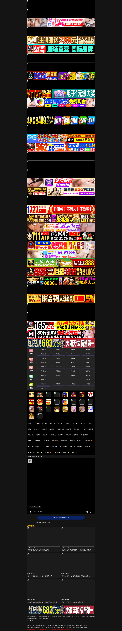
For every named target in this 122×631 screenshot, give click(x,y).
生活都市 (43, 384)
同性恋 (88, 379)
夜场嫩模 (68, 435)
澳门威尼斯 (31, 452)
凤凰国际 (52, 429)
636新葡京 (64, 440)
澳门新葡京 (84, 435)
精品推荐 (43, 349)
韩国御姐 (58, 358)
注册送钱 (74, 423)
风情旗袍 (43, 371)
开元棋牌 (44, 423)
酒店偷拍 (91, 429)
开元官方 (38, 446)
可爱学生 (73, 367)
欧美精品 (73, 349)
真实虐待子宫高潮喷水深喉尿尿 (38, 550)
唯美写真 (73, 375)
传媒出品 (43, 379)
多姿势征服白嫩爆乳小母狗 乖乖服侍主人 (76, 576)
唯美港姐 (73, 358)
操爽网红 (68, 429)
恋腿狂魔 (88, 367)
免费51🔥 (80, 440)
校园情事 (58, 384)
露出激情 (58, 375)
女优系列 (58, 367)
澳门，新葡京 (63, 446)
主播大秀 (30, 435)
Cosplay (73, 354)
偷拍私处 (53, 435)
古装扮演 (43, 367)
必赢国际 (44, 429)
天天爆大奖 (46, 446)
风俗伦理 (88, 384)
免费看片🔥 (55, 440)
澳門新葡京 (38, 440)
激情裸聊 (72, 440)
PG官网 (37, 423)
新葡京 (30, 429)
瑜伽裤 (73, 371)
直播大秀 (87, 446)
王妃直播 (38, 435)
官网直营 (52, 423)
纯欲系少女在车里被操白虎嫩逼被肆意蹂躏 (42, 602)
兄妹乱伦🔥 (56, 452)
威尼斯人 (30, 423)
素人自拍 (88, 354)
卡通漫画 (43, 375)
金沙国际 (54, 446)
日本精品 (58, 354)
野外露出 (88, 362)
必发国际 (76, 435)
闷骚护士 (88, 371)
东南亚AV (87, 358)
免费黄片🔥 (66, 452)
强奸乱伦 (58, 349)
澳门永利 (60, 423)
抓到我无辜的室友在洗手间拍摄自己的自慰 (76, 550)
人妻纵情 (73, 384)
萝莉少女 (88, 349)
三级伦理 (43, 354)
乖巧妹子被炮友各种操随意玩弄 (72, 602)
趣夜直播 (60, 435)
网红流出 (73, 362)
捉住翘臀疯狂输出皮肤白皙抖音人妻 (40, 576)
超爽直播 (76, 429)
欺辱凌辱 (43, 362)
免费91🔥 (39, 452)
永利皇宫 (46, 440)
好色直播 (30, 446)
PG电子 (67, 423)
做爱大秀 (80, 446)
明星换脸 (58, 371)
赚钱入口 (74, 452)
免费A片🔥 (48, 452)
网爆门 (88, 375)
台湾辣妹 (43, 358)
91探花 (58, 362)
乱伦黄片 (45, 435)
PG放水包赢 (60, 429)
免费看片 (72, 446)
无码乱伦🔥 (88, 440)
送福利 (90, 423)
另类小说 (43, 388)
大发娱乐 (30, 440)
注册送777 (82, 423)
